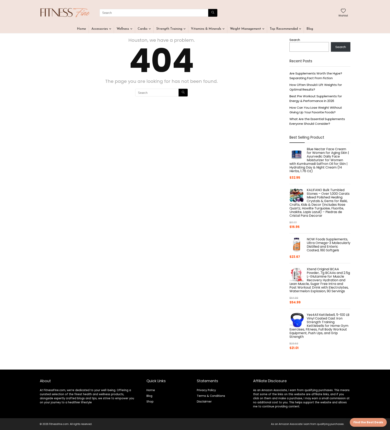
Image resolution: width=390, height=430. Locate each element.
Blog (310, 29)
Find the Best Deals (368, 422)
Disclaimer (204, 401)
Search (294, 40)
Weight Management (245, 29)
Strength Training (169, 29)
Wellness (123, 29)
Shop (150, 401)
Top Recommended (284, 29)
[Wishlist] (343, 11)
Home (81, 29)
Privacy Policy (206, 390)
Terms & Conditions (211, 396)
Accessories (99, 29)
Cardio (142, 29)
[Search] (212, 13)
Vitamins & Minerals (206, 29)
